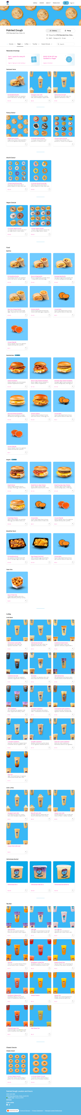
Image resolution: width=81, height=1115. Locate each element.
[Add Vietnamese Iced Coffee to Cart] (26, 648)
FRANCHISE (56, 3)
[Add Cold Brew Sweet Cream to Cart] (72, 648)
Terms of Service (25, 1110)
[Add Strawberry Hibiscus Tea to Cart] (26, 1001)
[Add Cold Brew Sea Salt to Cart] (26, 681)
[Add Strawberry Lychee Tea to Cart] (49, 968)
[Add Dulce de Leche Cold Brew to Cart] (72, 747)
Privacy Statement (37, 1110)
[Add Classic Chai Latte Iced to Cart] (26, 851)
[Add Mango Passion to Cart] (49, 1001)
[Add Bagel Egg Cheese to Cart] (26, 523)
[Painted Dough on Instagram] (7, 1105)
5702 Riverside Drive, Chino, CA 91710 (17, 1096)
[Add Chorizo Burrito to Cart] (49, 315)
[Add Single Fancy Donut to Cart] (26, 144)
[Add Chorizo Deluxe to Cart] (49, 419)
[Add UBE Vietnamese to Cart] (72, 681)
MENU (35, 3)
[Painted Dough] (7, 3)
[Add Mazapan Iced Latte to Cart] (49, 100)
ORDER (42, 3)
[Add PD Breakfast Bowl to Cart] (26, 562)
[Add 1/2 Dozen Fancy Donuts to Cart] (49, 144)
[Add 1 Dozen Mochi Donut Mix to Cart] (26, 189)
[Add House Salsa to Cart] (72, 315)
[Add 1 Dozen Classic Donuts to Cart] (26, 1082)
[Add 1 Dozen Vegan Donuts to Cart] (49, 234)
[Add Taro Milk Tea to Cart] (72, 935)
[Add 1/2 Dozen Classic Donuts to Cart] (49, 1082)
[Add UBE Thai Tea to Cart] (26, 935)
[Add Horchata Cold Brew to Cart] (49, 714)
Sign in (72, 3)
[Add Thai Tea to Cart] (26, 968)
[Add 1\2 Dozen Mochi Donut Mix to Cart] (49, 189)
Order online (10, 1102)
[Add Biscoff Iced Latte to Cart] (49, 818)
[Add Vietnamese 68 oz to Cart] (26, 890)
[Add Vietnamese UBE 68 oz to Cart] (49, 890)
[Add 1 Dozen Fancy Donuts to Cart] (72, 144)
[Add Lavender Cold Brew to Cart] (26, 747)
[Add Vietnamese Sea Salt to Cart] (72, 100)
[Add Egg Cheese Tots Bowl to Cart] (49, 562)
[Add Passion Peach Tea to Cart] (72, 968)
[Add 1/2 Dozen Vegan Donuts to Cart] (26, 234)
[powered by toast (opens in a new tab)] (12, 1111)
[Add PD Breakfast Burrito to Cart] (26, 100)
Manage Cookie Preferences (53, 1110)
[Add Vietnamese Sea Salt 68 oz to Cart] (72, 890)
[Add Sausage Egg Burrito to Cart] (72, 282)
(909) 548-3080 (10, 1094)
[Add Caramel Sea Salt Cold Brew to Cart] (72, 714)
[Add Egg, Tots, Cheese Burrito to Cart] (26, 315)
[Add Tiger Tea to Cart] (26, 780)
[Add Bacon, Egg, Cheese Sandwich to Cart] (49, 386)
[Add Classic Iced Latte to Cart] (72, 818)
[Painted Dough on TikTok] (9, 1105)
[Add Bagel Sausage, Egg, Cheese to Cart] (72, 490)
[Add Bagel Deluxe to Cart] (26, 490)
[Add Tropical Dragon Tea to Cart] (26, 1034)
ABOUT (48, 3)
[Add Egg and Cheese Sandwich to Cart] (26, 419)
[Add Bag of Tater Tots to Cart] (26, 600)
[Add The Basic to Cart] (49, 681)
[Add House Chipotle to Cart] (26, 347)
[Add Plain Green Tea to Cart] (49, 1034)
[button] (10, 44)
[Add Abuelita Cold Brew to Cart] (49, 747)
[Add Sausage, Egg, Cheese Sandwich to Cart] (72, 386)
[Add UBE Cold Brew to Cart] (26, 714)
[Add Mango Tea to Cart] (72, 1001)
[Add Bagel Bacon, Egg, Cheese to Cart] (49, 490)
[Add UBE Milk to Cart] (49, 935)
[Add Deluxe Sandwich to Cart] (26, 386)
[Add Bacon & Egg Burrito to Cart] (49, 282)
